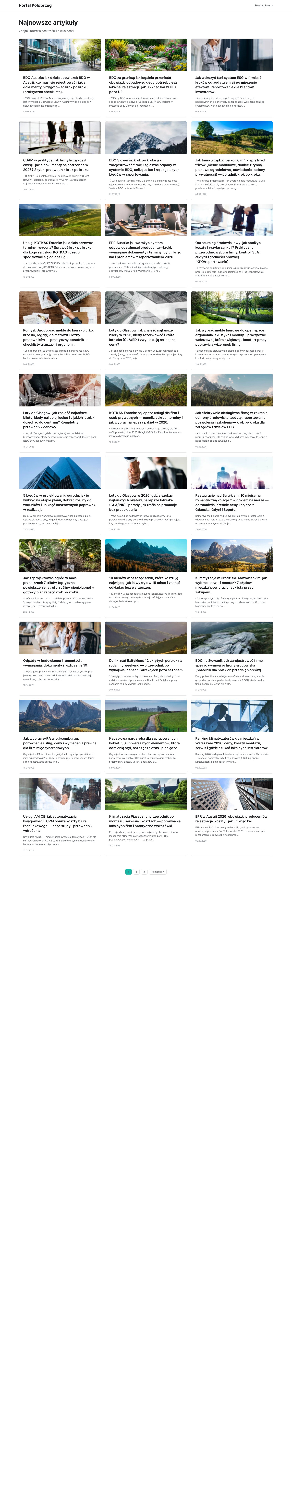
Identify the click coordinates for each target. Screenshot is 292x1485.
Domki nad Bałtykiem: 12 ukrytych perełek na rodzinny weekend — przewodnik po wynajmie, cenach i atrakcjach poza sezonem (146, 665)
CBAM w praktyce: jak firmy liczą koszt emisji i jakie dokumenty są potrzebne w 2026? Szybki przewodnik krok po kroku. (56, 165)
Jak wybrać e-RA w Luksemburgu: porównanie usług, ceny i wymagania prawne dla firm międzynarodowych (59, 743)
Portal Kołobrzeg (35, 5)
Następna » (158, 871)
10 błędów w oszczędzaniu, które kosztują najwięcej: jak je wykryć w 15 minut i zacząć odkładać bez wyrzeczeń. (144, 583)
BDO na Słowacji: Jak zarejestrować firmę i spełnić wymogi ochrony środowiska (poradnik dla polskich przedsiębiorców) (229, 665)
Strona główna (263, 5)
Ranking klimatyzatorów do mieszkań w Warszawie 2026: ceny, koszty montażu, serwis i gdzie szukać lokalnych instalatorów (231, 743)
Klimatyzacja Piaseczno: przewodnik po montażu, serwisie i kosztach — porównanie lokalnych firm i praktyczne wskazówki (145, 821)
